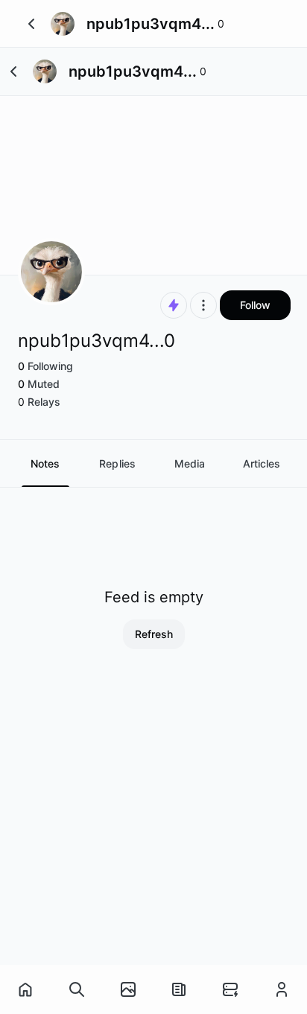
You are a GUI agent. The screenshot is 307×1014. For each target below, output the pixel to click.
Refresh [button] (154, 634)
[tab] (45, 463)
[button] (31, 23)
